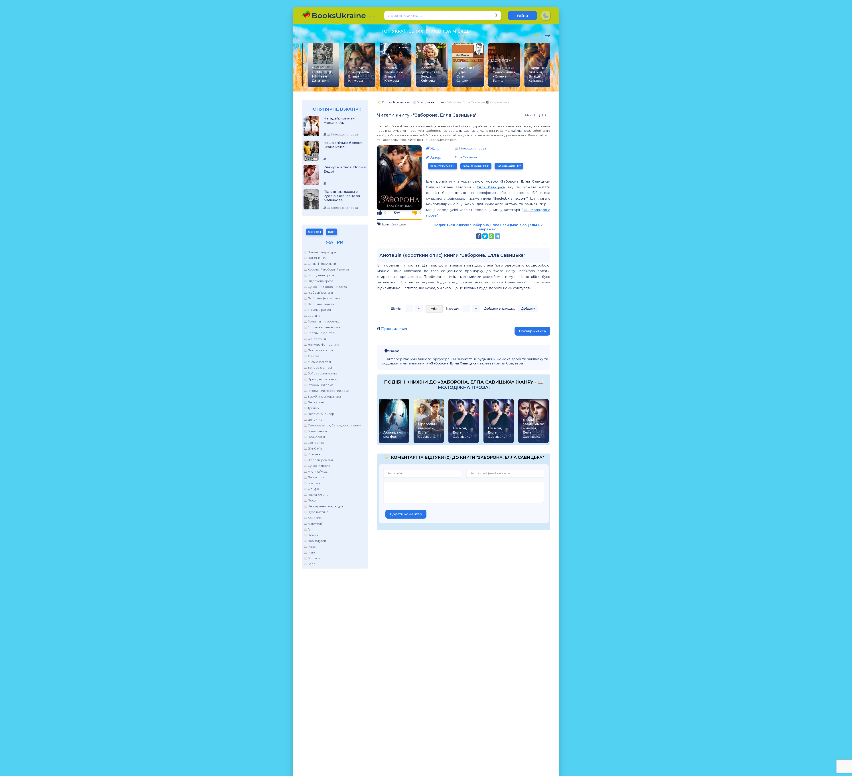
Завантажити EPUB (476, 166)
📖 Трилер (311, 408)
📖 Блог (309, 564)
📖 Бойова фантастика (320, 373)
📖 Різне (310, 546)
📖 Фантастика (315, 338)
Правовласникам (394, 328)
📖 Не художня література (323, 506)
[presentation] (537, 34)
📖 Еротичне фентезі (319, 333)
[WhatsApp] (491, 236)
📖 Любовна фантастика (322, 298)
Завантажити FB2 (509, 166)
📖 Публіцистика (316, 512)
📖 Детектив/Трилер (319, 414)
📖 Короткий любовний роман (326, 269)
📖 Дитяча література (320, 252)
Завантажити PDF (442, 166)
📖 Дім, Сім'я (313, 448)
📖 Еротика (312, 315)
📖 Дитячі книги (315, 258)
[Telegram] (497, 236)
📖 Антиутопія (314, 523)
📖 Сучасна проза (317, 466)
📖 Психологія (314, 437)
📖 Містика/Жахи (316, 471)
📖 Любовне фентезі (319, 304)
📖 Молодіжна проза (319, 275)
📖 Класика (312, 454)
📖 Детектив (313, 419)
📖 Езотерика (314, 442)
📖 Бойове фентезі (318, 367)
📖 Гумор (310, 529)
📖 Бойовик (312, 483)
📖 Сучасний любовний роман (326, 287)
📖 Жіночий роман (317, 310)
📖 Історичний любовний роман (327, 390)
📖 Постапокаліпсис (319, 350)
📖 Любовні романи (318, 292)
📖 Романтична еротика (321, 321)
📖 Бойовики (313, 517)
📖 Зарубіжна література (322, 396)
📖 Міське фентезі (317, 362)
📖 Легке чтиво (315, 477)
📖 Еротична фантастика (322, 327)
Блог (331, 231)
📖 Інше (309, 552)
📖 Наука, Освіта (316, 494)
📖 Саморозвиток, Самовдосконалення (333, 425)
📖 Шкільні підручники (320, 263)
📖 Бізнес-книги (315, 431)
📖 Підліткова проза (318, 281)
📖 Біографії (312, 558)
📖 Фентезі (312, 356)
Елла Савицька (466, 130)
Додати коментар (406, 514)
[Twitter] (485, 236)
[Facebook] (478, 236)
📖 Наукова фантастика (321, 344)
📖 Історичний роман (319, 385)
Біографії (314, 231)
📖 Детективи (314, 402)
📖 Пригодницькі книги (320, 379)
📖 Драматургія (315, 541)
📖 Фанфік (311, 489)
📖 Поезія (311, 500)
